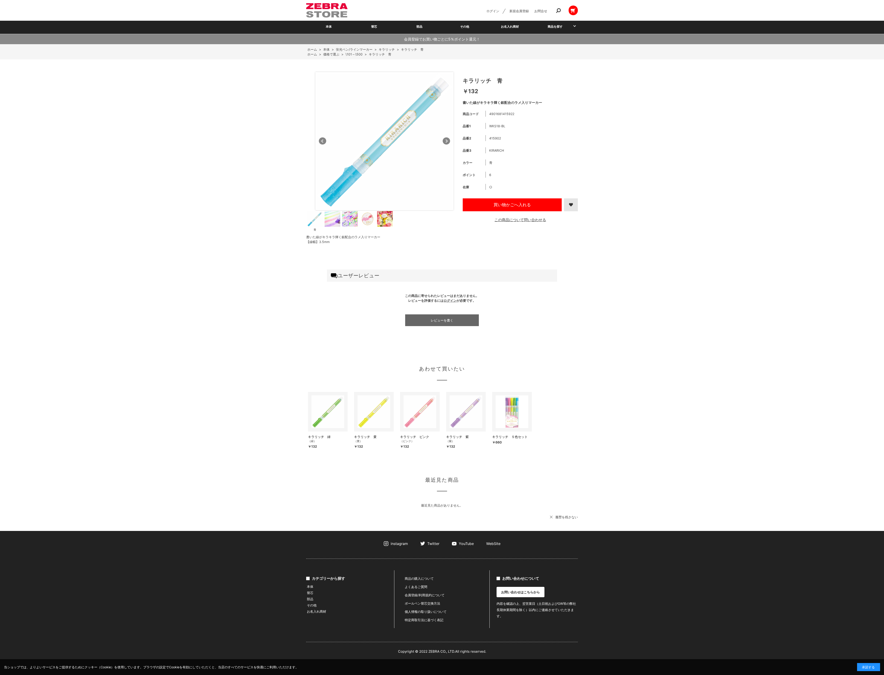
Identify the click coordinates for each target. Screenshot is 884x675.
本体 (329, 26)
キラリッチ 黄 (365, 437)
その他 (464, 26)
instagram (399, 543)
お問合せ (540, 11)
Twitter (433, 543)
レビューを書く (442, 320)
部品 (419, 26)
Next (446, 141)
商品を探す (555, 26)
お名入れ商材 (510, 26)
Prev (322, 141)
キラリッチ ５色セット (510, 437)
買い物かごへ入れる (512, 204)
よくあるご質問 (416, 587)
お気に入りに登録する (571, 204)
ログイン (492, 11)
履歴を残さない (566, 517)
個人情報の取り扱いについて (426, 612)
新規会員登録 (519, 11)
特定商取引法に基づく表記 (424, 620)
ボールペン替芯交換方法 (422, 603)
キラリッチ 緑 (319, 437)
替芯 (374, 26)
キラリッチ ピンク (414, 437)
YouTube (466, 543)
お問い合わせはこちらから (520, 592)
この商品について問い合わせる (520, 219)
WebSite (493, 543)
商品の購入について (419, 578)
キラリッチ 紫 (457, 437)
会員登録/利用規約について (425, 595)
